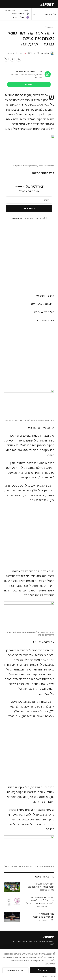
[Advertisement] (29, 260)
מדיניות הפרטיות (49, 976)
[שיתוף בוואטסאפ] (18, 59)
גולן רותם (45, 53)
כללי (47, 27)
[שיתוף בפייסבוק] (12, 59)
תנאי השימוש (17, 218)
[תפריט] (7, 4)
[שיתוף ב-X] (6, 59)
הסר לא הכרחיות (15, 970)
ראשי (52, 27)
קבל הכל (42, 970)
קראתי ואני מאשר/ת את (28, 218)
